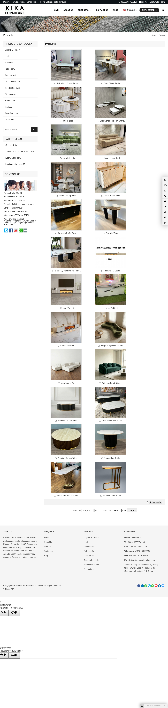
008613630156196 (128, 2)
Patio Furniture (11, 113)
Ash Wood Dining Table (67, 83)
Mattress (8, 107)
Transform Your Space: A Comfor (19, 151)
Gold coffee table (12, 82)
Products (47, 547)
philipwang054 (16, 208)
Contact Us (48, 551)
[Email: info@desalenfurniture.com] (165, 190)
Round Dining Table (67, 196)
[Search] (34, 129)
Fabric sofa (10, 69)
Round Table (67, 121)
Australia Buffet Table (67, 233)
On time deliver (12, 145)
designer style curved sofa (112, 346)
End (124, 510)
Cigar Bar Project (12, 50)
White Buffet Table (112, 196)
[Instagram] (165, 217)
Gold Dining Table (112, 83)
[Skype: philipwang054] (165, 195)
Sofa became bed (112, 158)
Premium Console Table (67, 496)
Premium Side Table (112, 496)
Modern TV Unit (67, 308)
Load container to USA (15, 164)
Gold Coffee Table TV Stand (112, 121)
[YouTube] (156, 585)
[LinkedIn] (142, 585)
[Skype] (149, 585)
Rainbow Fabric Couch (112, 383)
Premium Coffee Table (67, 421)
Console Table (112, 233)
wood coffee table (12, 88)
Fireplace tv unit (67, 346)
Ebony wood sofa (13, 158)
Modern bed (10, 101)
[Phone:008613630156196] (165, 201)
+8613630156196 (21, 215)
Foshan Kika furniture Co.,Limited (29, 586)
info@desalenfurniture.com (153, 2)
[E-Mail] (163, 585)
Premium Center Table (67, 458)
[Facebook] (139, 585)
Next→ (117, 510)
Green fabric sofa (67, 158)
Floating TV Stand (112, 271)
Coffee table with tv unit (112, 421)
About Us (48, 542)
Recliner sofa (10, 75)
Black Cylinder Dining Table (67, 271)
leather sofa (10, 63)
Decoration (10, 120)
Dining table (10, 94)
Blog (46, 556)
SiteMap (7, 589)
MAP (13, 589)
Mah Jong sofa (67, 383)
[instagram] (159, 585)
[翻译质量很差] (14, 613)
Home (46, 538)
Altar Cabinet (112, 308)
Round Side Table (112, 458)
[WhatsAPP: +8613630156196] (145, 585)
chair (7, 56)
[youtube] (165, 212)
